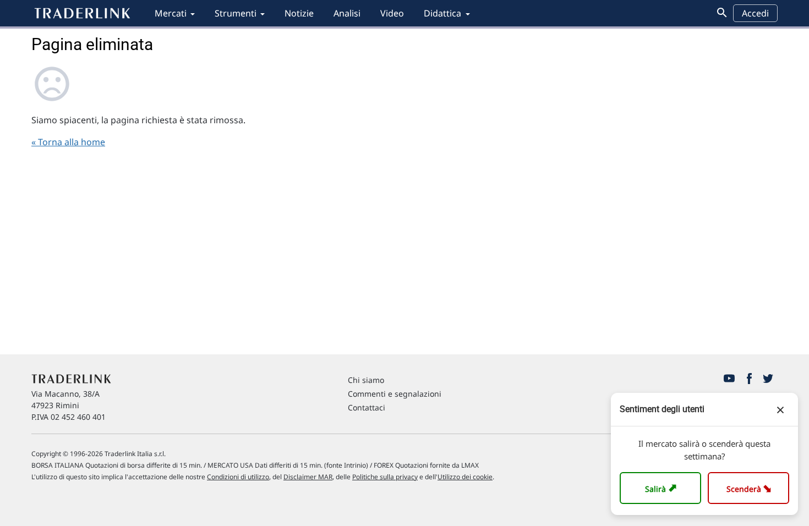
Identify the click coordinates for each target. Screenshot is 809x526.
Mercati (171, 13)
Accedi (755, 13)
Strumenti (235, 13)
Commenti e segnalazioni (394, 393)
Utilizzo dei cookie (465, 476)
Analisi (347, 13)
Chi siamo (366, 380)
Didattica (442, 13)
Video (392, 13)
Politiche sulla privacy (385, 476)
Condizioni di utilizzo (238, 476)
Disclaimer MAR (307, 476)
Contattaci (366, 407)
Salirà (662, 488)
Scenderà (750, 488)
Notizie (299, 13)
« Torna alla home (68, 142)
